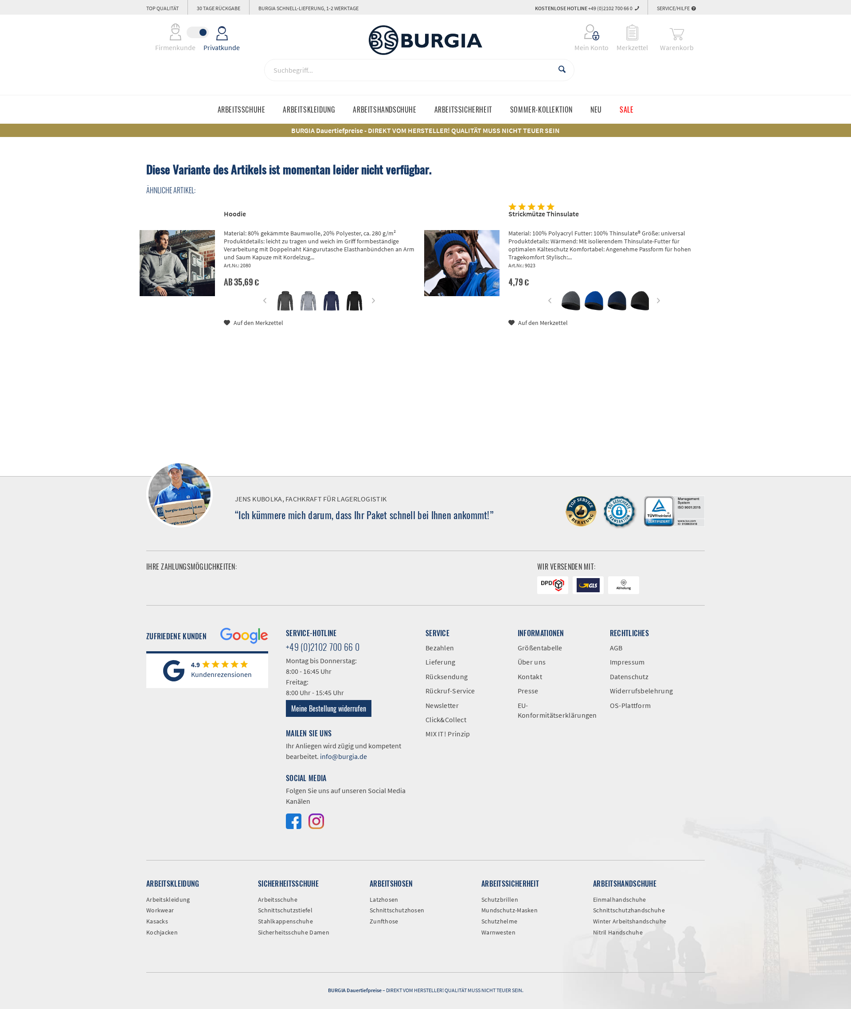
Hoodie (235, 213)
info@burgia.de (343, 756)
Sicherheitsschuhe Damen (293, 932)
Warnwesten (498, 932)
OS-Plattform (630, 705)
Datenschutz (629, 676)
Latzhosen (384, 899)
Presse (528, 690)
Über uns (532, 661)
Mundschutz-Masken (509, 910)
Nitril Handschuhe (618, 932)
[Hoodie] (177, 263)
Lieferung (441, 661)
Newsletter (442, 705)
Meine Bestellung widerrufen (328, 708)
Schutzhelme (499, 921)
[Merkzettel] (632, 32)
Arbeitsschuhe (277, 899)
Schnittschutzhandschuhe (629, 910)
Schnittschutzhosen (397, 910)
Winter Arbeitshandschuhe (629, 921)
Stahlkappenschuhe (285, 921)
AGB (616, 647)
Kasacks (157, 921)
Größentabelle (540, 647)
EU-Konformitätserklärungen (557, 710)
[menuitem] (585, 32)
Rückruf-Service (450, 690)
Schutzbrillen (499, 899)
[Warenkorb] (677, 32)
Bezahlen (440, 647)
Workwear (160, 910)
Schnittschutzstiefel (285, 910)
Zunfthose (384, 921)
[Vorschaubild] (285, 301)
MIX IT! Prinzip (448, 733)
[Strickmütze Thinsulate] (462, 263)
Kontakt (530, 676)
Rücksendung (447, 676)
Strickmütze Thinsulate (543, 213)
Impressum (627, 661)
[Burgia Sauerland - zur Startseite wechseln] (425, 40)
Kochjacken (162, 932)
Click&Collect (446, 719)
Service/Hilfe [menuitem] (674, 8)
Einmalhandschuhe (619, 899)
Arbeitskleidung (168, 899)
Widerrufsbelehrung (641, 690)
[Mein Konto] (585, 32)
